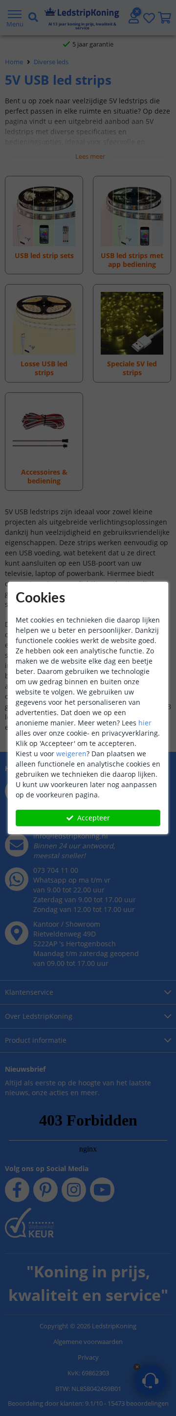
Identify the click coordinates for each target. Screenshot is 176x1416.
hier (145, 722)
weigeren (71, 753)
